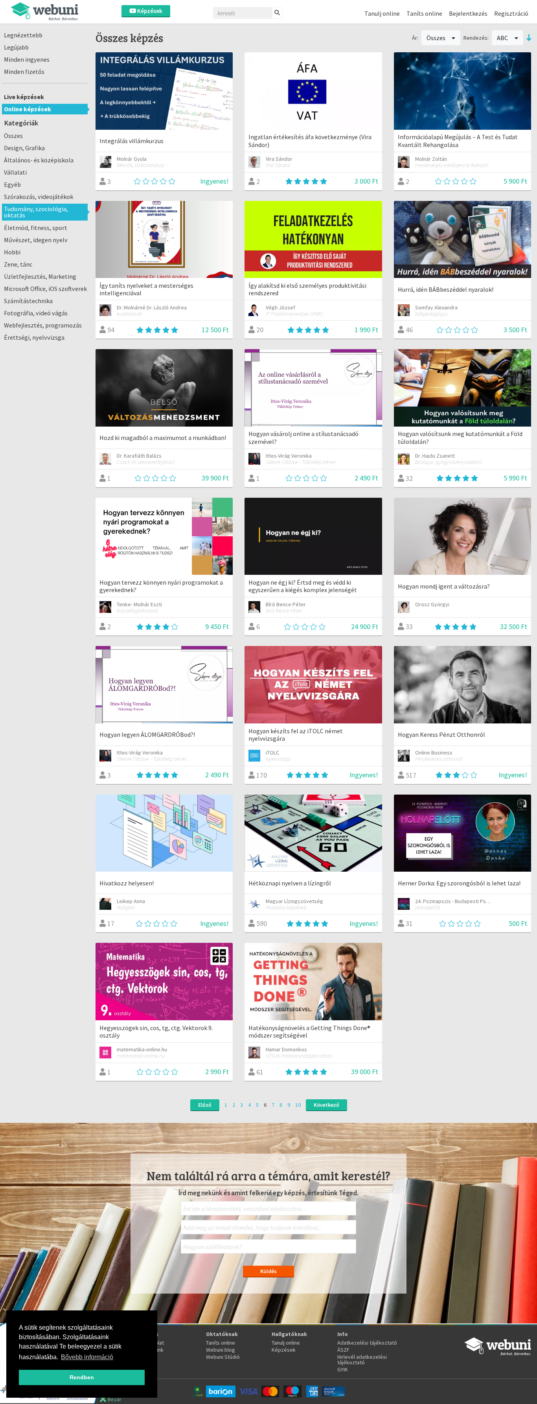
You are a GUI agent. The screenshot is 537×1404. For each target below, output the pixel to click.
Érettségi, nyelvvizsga (34, 337)
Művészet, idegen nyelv (36, 240)
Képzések (149, 11)
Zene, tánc (18, 264)
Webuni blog (220, 1349)
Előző (204, 1104)
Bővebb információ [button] (87, 1357)
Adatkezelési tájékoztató (367, 1342)
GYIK (342, 1369)
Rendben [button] (82, 1377)
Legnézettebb (23, 35)
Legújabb (16, 47)
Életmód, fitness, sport (35, 228)
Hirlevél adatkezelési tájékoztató (362, 1359)
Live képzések (24, 97)
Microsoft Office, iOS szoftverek (45, 289)
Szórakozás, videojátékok (38, 197)
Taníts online (424, 13)
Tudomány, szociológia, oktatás (36, 212)
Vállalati (15, 172)
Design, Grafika (24, 148)
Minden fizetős (24, 71)
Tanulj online (382, 13)
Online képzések (27, 109)
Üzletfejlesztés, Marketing (40, 276)
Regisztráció (511, 13)
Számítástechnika (28, 301)
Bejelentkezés (468, 13)
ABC (503, 38)
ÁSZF (343, 1349)
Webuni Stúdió (223, 1356)
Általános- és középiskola (39, 160)
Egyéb (12, 184)
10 (298, 1104)
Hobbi (12, 252)
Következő (326, 1104)
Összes (13, 136)
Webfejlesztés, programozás (43, 325)
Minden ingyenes (27, 59)
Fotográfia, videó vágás (36, 313)
